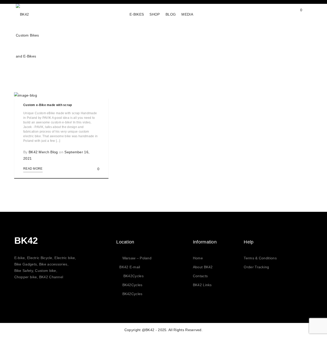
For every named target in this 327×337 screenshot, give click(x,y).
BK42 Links (202, 285)
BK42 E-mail (129, 267)
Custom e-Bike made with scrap (47, 105)
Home (198, 258)
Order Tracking (256, 267)
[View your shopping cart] (296, 14)
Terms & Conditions (260, 258)
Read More (33, 168)
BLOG (171, 14)
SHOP (154, 14)
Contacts (200, 276)
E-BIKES (137, 14)
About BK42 (203, 267)
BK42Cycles (133, 276)
